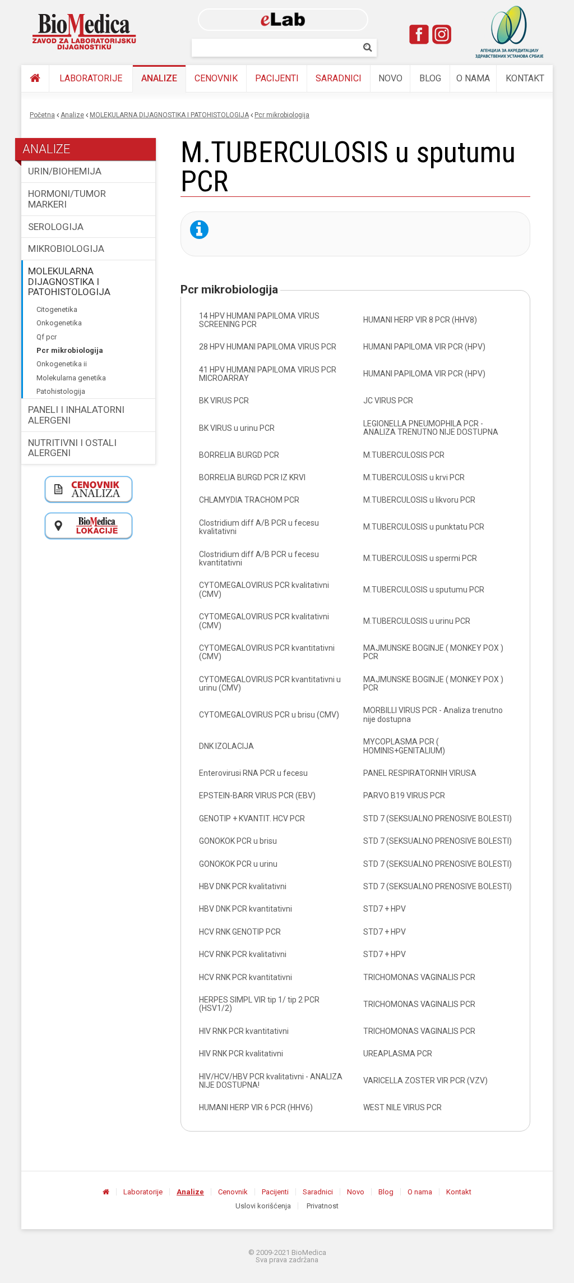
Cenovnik (216, 78)
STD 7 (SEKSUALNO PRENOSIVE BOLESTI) (437, 818)
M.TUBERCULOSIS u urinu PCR (416, 621)
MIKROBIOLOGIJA (66, 248)
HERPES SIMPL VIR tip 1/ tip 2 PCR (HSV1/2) (259, 1004)
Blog (430, 78)
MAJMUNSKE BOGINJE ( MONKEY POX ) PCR (433, 652)
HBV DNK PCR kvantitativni (245, 908)
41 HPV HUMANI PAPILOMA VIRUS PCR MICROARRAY (267, 374)
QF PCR (46, 337)
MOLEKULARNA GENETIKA (71, 378)
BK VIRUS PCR (224, 400)
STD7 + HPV (384, 908)
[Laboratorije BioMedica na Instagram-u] (442, 34)
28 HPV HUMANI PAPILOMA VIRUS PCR (267, 346)
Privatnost (323, 1206)
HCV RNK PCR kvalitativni (242, 954)
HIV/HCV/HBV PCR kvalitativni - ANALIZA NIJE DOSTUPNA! (270, 1080)
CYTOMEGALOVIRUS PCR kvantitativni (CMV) (267, 652)
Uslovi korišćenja (263, 1206)
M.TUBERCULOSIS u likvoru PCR (419, 499)
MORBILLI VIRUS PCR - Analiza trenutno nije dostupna (433, 714)
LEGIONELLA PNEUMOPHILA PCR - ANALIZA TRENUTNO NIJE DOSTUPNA (430, 427)
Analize (159, 78)
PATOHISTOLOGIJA (60, 391)
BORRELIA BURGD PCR (239, 454)
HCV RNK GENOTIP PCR (240, 931)
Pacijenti (277, 78)
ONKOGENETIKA (59, 323)
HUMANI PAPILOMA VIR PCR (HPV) (424, 346)
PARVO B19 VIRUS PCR (404, 795)
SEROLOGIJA (56, 226)
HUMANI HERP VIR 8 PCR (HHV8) (420, 319)
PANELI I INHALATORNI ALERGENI (76, 415)
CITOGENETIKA (56, 309)
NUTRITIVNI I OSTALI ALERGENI (72, 448)
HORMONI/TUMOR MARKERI (67, 199)
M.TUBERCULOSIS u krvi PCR (414, 477)
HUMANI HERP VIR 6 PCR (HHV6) (256, 1107)
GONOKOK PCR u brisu (238, 840)
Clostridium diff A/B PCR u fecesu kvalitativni (259, 527)
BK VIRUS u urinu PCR (237, 428)
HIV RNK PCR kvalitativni (241, 1053)
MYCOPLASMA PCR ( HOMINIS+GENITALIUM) (404, 746)
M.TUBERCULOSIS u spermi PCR (420, 558)
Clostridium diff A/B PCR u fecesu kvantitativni (259, 558)
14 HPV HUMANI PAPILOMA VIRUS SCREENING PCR (259, 320)
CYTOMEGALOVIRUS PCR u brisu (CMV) (269, 714)
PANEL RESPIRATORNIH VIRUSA (419, 773)
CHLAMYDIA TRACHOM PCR (249, 499)
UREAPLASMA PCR (397, 1053)
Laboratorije (90, 78)
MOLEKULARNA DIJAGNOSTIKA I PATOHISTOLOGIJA (169, 115)
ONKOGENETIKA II (61, 364)
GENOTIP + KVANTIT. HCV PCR (252, 818)
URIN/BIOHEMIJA (64, 171)
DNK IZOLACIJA (226, 746)
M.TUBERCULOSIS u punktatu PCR (423, 526)
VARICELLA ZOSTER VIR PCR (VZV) (425, 1080)
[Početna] (35, 79)
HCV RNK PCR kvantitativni (245, 977)
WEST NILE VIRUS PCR (402, 1107)
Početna (42, 115)
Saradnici (339, 78)
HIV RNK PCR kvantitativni (244, 1031)
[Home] (84, 32)
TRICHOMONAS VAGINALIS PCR (419, 977)
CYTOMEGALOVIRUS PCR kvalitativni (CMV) (264, 589)
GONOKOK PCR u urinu (238, 863)
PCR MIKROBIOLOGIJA (281, 115)
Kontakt (525, 78)
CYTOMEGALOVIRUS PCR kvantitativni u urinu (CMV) (270, 683)
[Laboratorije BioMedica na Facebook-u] (419, 34)
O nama (473, 78)
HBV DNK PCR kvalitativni (242, 886)
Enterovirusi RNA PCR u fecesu (253, 773)
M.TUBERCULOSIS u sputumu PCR (423, 589)
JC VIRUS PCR (388, 400)
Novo (390, 78)
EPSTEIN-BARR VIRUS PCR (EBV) (257, 795)
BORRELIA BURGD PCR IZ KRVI (252, 477)
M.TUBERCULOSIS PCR (404, 454)
